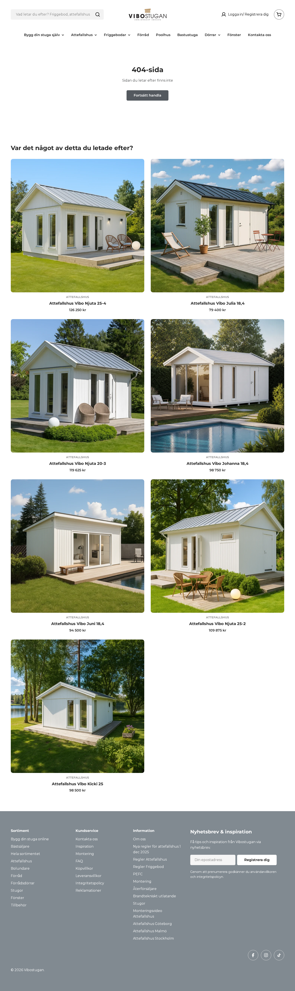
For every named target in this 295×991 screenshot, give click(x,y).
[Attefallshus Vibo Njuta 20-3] (77, 386)
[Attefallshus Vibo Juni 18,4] (77, 546)
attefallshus (77, 297)
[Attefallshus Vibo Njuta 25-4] (77, 225)
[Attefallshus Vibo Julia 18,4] (217, 225)
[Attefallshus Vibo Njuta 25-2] (217, 546)
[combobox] (57, 14)
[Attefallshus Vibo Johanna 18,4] (217, 386)
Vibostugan (34, 970)
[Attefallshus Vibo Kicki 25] (77, 706)
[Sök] (97, 14)
